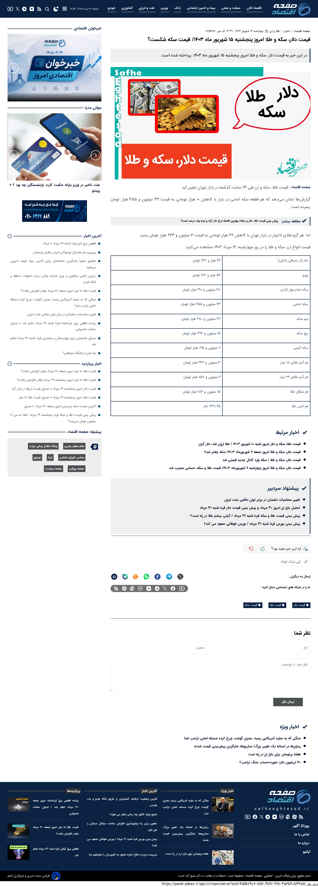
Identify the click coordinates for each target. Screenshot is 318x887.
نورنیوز (37, 457)
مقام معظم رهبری (74, 446)
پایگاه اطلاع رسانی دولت (43, 446)
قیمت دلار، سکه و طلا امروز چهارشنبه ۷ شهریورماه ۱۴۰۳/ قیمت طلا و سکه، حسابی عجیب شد (235, 468)
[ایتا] (136, 577)
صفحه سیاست (53, 469)
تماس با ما (302, 834)
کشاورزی (127, 8)
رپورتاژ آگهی (301, 826)
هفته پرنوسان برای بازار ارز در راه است (274, 754)
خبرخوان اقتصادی (87, 28)
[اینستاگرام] (31, 8)
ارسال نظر (288, 702)
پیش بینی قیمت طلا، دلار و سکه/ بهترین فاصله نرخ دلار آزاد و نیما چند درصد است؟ (229, 221)
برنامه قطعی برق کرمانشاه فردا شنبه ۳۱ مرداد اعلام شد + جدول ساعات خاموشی (53, 326)
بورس (165, 8)
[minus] (251, 549)
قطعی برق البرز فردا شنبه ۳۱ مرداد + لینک (69, 243)
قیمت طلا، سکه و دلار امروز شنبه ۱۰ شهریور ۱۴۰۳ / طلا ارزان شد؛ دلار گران (249, 444)
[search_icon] (47, 9)
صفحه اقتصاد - (299, 187)
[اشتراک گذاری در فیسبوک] (157, 576)
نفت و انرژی (147, 8)
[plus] (262, 549)
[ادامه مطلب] (10, 236)
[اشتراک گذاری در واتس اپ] (146, 577)
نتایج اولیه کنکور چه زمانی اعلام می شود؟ (133, 814)
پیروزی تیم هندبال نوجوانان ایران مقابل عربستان (64, 252)
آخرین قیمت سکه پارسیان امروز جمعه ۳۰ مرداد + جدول (60, 406)
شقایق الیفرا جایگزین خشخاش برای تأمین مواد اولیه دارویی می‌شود (53, 264)
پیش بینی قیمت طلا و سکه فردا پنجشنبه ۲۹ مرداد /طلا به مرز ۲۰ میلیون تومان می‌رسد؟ (53, 418)
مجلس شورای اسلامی (71, 457)
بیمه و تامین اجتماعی (201, 8)
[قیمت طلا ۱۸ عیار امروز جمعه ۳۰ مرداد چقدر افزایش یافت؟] (18, 831)
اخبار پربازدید (91, 364)
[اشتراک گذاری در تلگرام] (169, 576)
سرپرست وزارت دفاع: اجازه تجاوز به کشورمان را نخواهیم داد (123, 855)
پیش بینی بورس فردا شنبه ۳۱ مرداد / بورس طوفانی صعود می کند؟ (252, 524)
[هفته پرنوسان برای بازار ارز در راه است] (223, 857)
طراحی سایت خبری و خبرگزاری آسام (29, 876)
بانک (177, 8)
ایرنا (50, 457)
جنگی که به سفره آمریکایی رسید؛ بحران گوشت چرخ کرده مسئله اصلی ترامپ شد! (242, 738)
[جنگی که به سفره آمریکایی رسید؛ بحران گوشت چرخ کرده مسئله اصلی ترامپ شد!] (223, 804)
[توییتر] (17, 9)
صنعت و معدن (231, 8)
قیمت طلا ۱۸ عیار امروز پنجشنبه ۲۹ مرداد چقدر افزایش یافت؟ (56, 380)
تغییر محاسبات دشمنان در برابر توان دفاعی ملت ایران (262, 500)
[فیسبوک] (173, 588)
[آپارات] (124, 588)
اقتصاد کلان (254, 8)
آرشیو (306, 852)
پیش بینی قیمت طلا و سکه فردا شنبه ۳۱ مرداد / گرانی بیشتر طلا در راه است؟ (245, 516)
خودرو (112, 8)
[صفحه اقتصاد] (290, 9)
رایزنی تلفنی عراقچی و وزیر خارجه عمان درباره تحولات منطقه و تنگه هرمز (53, 279)
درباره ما (304, 843)
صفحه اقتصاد (253, 876)
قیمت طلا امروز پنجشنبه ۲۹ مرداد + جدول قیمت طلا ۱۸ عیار (57, 397)
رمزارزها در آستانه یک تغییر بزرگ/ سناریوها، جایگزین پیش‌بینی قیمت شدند (247, 746)
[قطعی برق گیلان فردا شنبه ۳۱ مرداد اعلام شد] (18, 852)
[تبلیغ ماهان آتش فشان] (54, 221)
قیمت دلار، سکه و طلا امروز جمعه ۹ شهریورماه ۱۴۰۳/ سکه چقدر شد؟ (252, 452)
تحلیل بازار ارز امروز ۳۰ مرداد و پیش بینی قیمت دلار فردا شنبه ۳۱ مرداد (250, 508)
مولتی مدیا (93, 108)
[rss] (39, 9)
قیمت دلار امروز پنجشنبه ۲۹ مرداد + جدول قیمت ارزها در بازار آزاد (53, 389)
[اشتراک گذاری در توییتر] (180, 577)
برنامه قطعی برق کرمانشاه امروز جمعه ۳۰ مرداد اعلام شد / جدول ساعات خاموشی (56, 807)
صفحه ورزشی (76, 469)
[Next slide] (13, 68)
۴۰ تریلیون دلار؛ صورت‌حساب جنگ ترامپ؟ (270, 762)
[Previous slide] (96, 68)
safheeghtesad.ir (282, 809)
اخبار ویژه (227, 791)
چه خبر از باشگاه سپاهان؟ (79, 353)
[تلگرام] (24, 9)
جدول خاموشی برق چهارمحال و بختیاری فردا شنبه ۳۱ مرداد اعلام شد (53, 341)
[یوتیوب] (10, 9)
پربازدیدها (73, 791)
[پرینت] (114, 576)
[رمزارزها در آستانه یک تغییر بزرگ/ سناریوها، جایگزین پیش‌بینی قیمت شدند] (223, 831)
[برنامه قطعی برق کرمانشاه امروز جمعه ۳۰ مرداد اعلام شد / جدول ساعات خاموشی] (18, 804)
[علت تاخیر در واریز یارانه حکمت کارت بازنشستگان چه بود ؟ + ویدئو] (54, 147)
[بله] (125, 577)
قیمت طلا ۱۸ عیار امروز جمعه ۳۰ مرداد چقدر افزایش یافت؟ (58, 291)
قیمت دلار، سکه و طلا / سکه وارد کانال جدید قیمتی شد (262, 460)
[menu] (64, 9)
